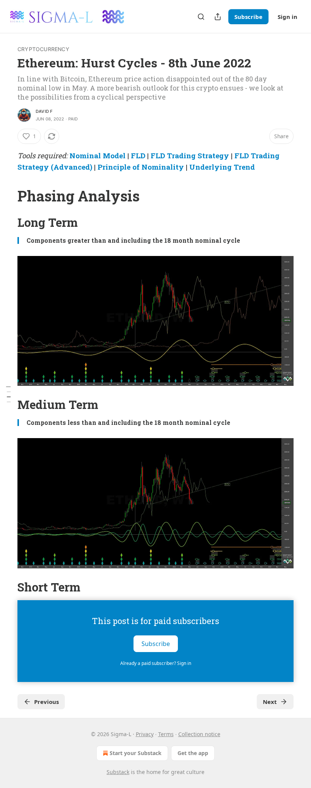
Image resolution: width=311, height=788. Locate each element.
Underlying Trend (222, 167)
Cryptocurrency (43, 49)
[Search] (201, 16)
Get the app (192, 753)
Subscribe (248, 16)
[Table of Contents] (8, 394)
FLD (138, 155)
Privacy (145, 734)
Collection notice (199, 734)
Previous (46, 701)
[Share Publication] (217, 16)
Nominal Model (97, 155)
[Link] (7, 196)
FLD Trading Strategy (190, 155)
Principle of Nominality (140, 167)
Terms (166, 734)
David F (44, 111)
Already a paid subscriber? (155, 663)
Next (270, 701)
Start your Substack (136, 753)
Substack (118, 772)
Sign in (287, 16)
